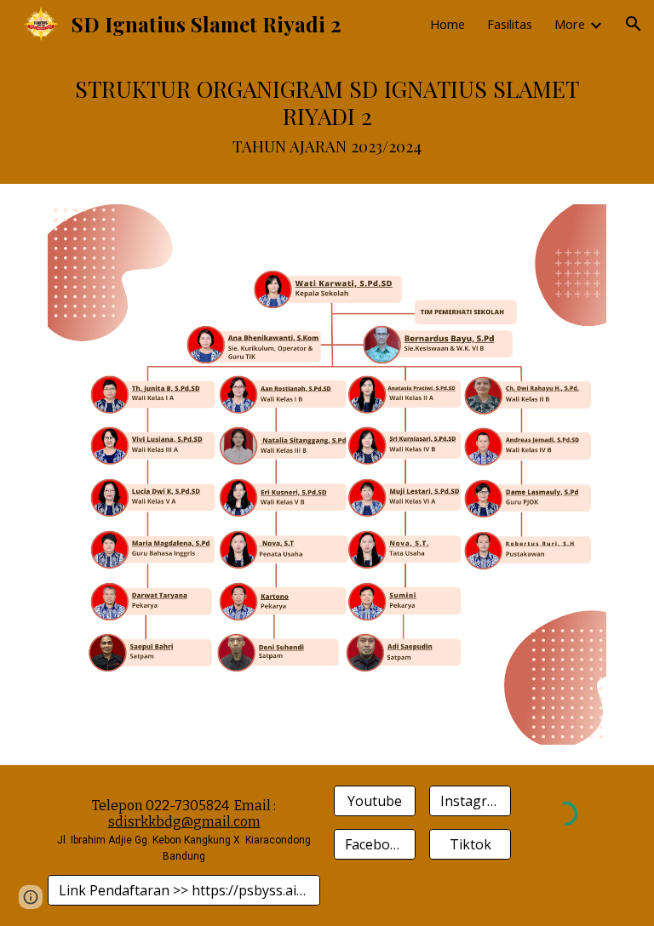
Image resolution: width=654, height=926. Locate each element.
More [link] (569, 23)
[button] (633, 23)
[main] (326, 115)
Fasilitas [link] (509, 23)
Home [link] (447, 23)
